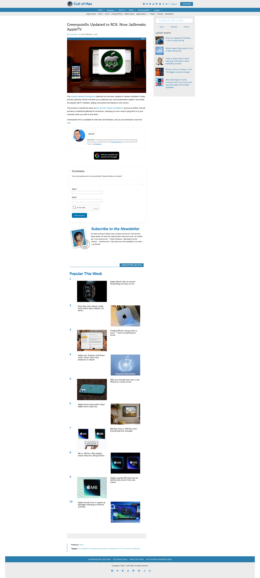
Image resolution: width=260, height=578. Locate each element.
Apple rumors (91, 14)
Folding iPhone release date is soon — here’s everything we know (123, 333)
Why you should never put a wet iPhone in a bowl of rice (125, 381)
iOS (108, 549)
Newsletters (169, 14)
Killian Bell (73, 34)
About (162, 27)
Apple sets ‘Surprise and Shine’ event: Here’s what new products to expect (91, 358)
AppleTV (85, 549)
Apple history (141, 14)
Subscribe (186, 4)
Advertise (174, 27)
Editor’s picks (129, 14)
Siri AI (107, 14)
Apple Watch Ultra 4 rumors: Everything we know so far (123, 283)
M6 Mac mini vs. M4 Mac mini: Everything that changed (123, 430)
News (100, 10)
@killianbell (97, 144)
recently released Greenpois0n (83, 96)
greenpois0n (101, 549)
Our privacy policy (120, 559)
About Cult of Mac (136, 559)
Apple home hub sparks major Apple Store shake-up (91, 406)
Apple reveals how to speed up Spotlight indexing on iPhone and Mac (91, 505)
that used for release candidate (109, 108)
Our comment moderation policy (159, 559)
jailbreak (113, 549)
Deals (131, 10)
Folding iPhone (117, 14)
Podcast (160, 14)
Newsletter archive (132, 265)
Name (74, 189)
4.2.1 (79, 549)
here (69, 123)
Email (74, 197)
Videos (152, 14)
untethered (135, 549)
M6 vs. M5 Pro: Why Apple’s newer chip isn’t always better (91, 455)
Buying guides (144, 10)
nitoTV (119, 549)
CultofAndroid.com (117, 142)
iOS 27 (100, 14)
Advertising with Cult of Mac (99, 559)
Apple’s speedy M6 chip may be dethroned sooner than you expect (124, 480)
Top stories (127, 549)
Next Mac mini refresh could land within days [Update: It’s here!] (91, 308)
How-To (121, 10)
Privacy (186, 27)
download (92, 549)
